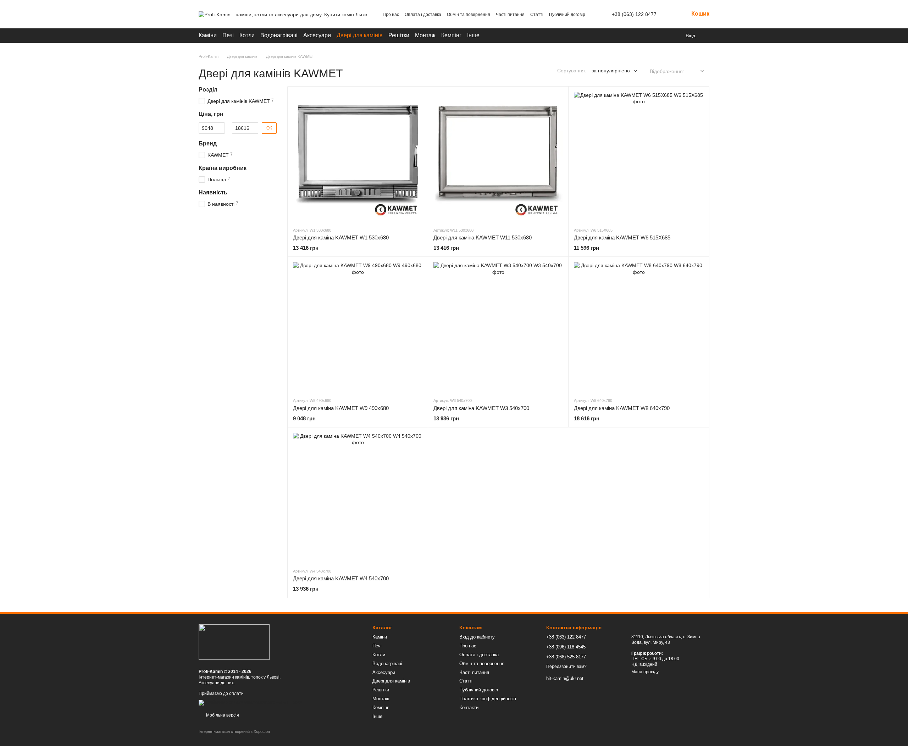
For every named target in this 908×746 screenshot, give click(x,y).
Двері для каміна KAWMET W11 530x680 (482, 237)
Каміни (208, 35)
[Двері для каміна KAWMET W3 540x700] (498, 327)
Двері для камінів (360, 35)
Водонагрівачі (279, 35)
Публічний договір (567, 14)
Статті (536, 14)
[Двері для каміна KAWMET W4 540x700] (357, 497)
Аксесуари (317, 35)
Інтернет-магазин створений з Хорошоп (234, 731)
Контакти (468, 707)
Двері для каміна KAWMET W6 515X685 (622, 237)
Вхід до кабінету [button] (477, 637)
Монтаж (425, 35)
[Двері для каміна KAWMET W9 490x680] (357, 327)
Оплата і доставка (423, 14)
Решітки (398, 35)
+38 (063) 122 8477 (634, 14)
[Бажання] (705, 35)
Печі (228, 35)
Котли (247, 35)
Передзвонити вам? (566, 666)
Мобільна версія (222, 715)
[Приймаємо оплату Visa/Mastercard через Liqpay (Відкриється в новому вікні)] (250, 702)
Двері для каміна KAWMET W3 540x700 (481, 408)
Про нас (391, 14)
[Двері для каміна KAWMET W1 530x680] (357, 156)
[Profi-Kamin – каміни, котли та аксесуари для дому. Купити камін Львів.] (234, 641)
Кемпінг (451, 35)
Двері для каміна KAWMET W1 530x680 (341, 237)
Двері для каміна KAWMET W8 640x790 (622, 408)
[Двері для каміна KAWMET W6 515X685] (638, 156)
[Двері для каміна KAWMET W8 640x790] (638, 327)
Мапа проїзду (645, 671)
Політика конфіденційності (487, 698)
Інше (473, 35)
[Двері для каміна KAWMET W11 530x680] (498, 156)
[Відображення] (696, 71)
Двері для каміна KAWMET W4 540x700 (341, 578)
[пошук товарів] (662, 35)
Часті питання (510, 14)
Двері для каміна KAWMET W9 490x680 (341, 408)
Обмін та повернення (468, 14)
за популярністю (611, 70)
